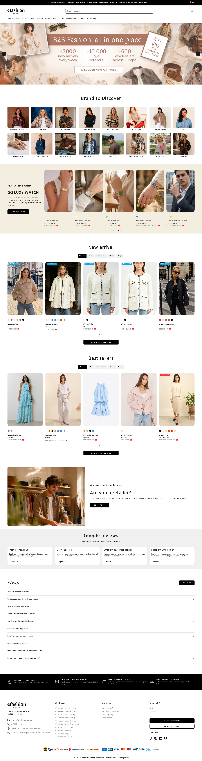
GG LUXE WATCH (49, 223)
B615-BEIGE (125, 440)
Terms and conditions (110, 711)
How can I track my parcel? (17, 628)
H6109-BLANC (126, 329)
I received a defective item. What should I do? (25, 651)
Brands (81, 18)
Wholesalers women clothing (66, 708)
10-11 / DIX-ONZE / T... (166, 437)
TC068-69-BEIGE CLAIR (167, 440)
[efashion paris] (16, 11)
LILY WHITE (10, 437)
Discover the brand (18, 211)
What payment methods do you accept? (23, 599)
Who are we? (107, 708)
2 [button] (120, 230)
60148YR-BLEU (88, 440)
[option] (101, 54)
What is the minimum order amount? (21, 614)
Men (18, 18)
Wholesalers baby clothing (65, 721)
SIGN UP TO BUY (100, 505)
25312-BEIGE (49, 329)
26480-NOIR (163, 329)
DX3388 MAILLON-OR (174, 226)
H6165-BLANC (88, 329)
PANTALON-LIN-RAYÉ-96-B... (55, 440)
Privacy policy (107, 715)
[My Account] (192, 11)
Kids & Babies (28, 18)
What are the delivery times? (18, 606)
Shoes (47, 18)
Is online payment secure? (17, 643)
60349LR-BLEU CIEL (14, 440)
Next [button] (198, 54)
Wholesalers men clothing (65, 715)
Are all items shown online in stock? (21, 621)
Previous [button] (4, 54)
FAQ (151, 708)
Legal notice (107, 718)
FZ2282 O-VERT (111, 226)
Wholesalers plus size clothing (66, 711)
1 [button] (118, 230)
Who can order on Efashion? (18, 591)
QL (8, 327)
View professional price (101, 342)
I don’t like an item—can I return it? (20, 636)
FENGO (47, 438)
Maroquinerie (58, 18)
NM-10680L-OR (49, 226)
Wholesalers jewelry (63, 731)
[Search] (150, 11)
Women (10, 18)
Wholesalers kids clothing (65, 718)
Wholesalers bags (62, 734)
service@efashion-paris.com (22, 720)
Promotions (92, 18)
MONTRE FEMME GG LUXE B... (146, 226)
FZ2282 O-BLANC (81, 226)
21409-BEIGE (12, 329)
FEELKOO (124, 437)
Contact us (154, 711)
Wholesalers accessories (64, 727)
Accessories (71, 18)
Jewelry (39, 18)
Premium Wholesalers (63, 737)
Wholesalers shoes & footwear (67, 724)
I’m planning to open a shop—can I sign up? (23, 658)
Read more (187, 583)
